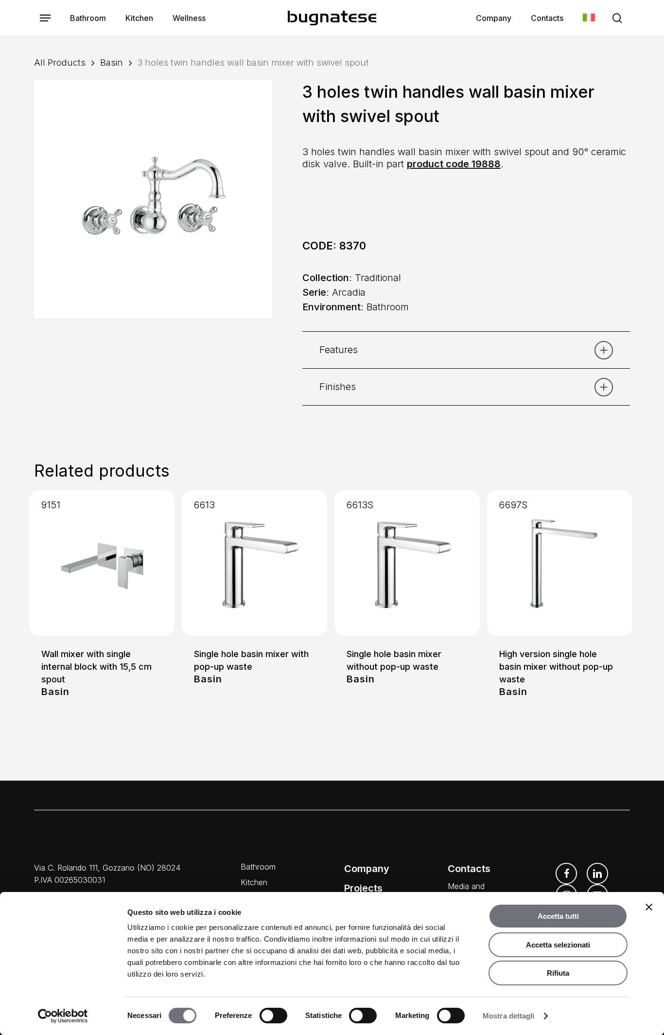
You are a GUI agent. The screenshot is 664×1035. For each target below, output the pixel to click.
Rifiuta (558, 973)
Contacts (469, 868)
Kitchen (254, 882)
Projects (363, 888)
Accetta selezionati (558, 945)
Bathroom (258, 867)
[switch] (273, 1015)
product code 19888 (454, 164)
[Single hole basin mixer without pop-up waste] (407, 563)
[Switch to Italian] (589, 18)
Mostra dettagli (509, 1016)
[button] (45, 18)
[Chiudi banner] (649, 907)
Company (366, 868)
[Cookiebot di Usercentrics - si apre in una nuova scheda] (62, 1016)
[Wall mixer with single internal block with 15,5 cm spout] (102, 563)
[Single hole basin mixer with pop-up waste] (254, 563)
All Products (60, 62)
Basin (111, 62)
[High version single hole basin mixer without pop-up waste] (559, 563)
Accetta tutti (558, 916)
